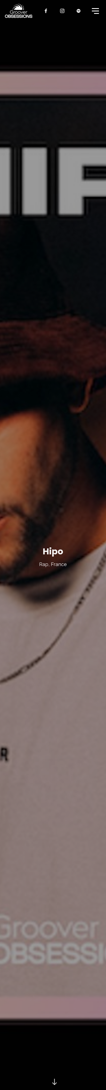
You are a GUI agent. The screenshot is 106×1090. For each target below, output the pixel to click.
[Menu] (95, 10)
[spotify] (78, 11)
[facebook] (46, 11)
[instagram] (62, 11)
